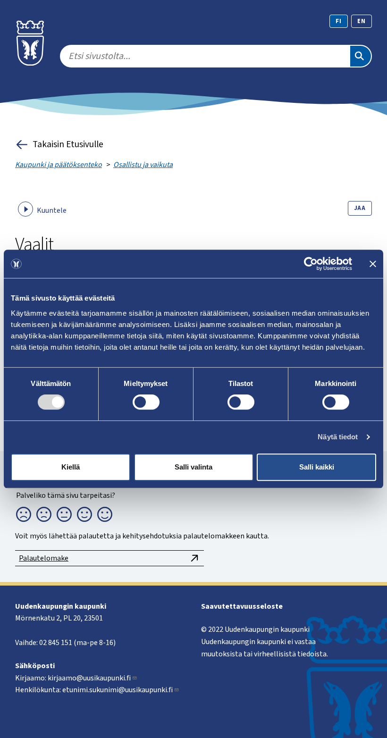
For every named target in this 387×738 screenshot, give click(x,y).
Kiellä (70, 467)
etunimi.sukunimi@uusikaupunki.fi (117, 690)
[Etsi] (360, 56)
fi (339, 21)
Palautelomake (43, 558)
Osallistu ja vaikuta (143, 164)
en (361, 21)
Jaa (360, 208)
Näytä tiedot (338, 437)
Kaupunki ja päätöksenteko (58, 164)
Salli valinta (193, 467)
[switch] (146, 402)
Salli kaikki (316, 467)
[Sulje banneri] (373, 263)
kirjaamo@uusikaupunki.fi (89, 678)
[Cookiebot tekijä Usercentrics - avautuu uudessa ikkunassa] (310, 264)
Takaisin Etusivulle (68, 144)
